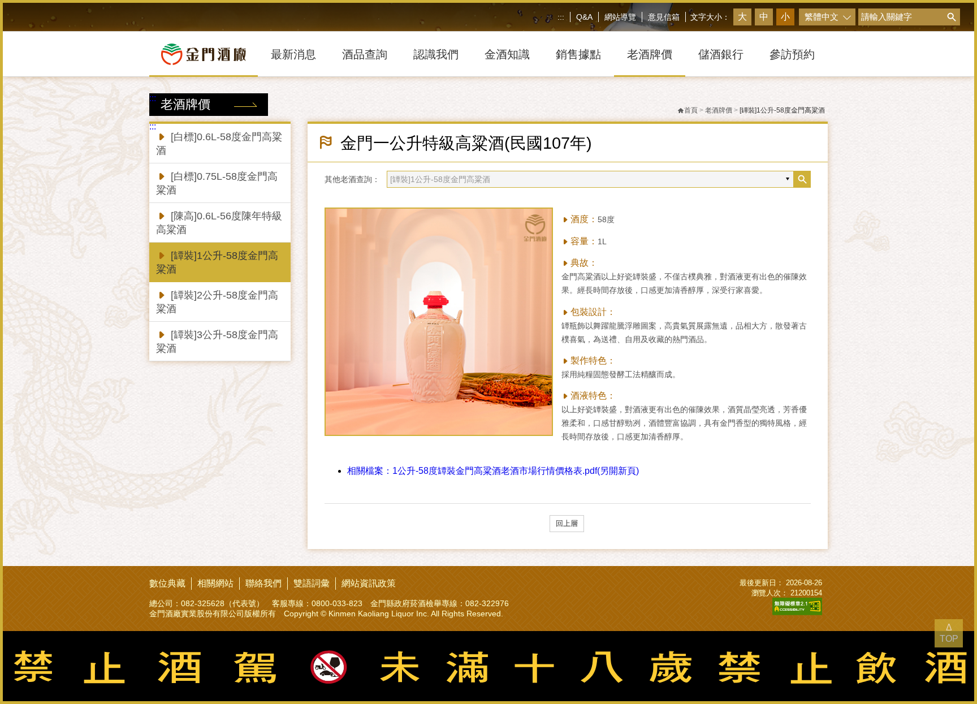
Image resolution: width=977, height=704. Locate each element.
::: (560, 16)
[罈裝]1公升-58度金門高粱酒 (217, 262)
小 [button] (785, 16)
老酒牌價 (718, 110)
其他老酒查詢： (352, 179)
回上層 (567, 523)
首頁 (691, 110)
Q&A (584, 16)
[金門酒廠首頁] (203, 54)
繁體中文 (821, 16)
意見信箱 (664, 16)
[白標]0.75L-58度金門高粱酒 (217, 183)
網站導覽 (620, 16)
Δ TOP (949, 633)
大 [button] (742, 16)
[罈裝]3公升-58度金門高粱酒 (217, 341)
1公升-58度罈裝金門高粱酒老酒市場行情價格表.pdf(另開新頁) (493, 471)
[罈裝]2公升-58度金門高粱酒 (217, 302)
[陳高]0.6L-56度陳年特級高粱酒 (219, 222)
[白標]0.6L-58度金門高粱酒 (219, 143)
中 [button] (763, 16)
